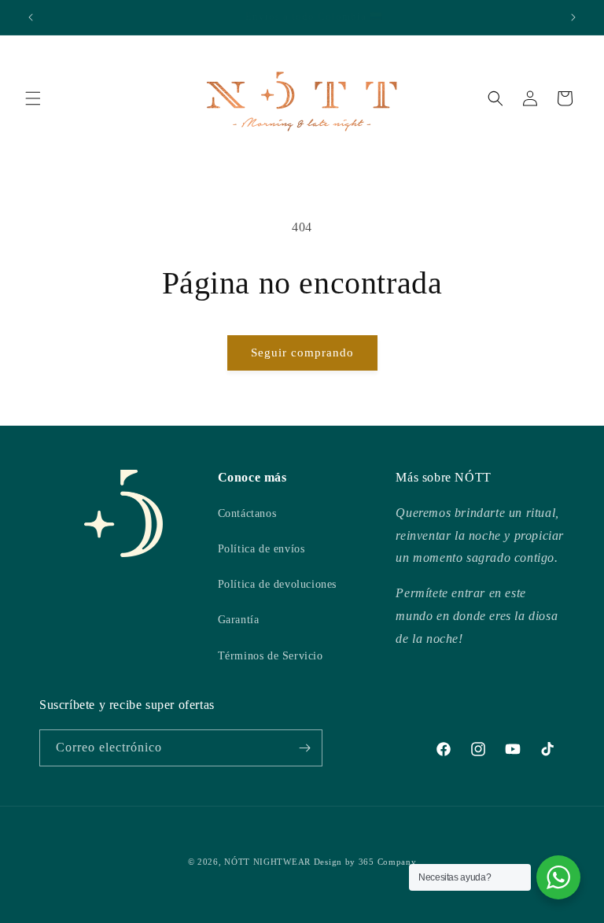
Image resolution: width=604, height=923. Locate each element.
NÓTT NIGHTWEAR (267, 861)
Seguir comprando (302, 352)
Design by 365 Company (365, 861)
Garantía (239, 620)
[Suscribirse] (304, 747)
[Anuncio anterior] (30, 17)
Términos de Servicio (270, 656)
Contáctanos (247, 513)
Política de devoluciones (277, 584)
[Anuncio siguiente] (573, 17)
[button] (33, 98)
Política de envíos (261, 549)
